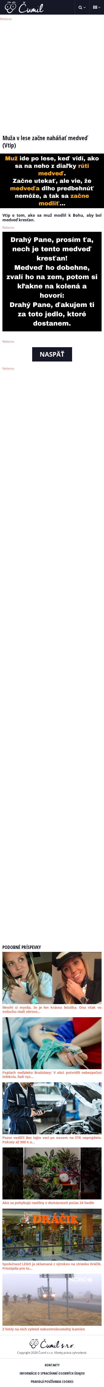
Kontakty (52, 1365)
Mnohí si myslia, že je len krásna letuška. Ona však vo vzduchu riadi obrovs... (52, 1009)
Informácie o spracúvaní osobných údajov (52, 1373)
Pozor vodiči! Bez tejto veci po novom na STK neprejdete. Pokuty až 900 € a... (52, 1139)
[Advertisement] (52, 74)
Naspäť (52, 354)
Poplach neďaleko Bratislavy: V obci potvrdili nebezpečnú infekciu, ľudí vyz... (52, 1074)
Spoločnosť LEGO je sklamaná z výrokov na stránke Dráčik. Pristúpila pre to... (52, 1266)
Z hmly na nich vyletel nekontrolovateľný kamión (43, 1329)
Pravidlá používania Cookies (52, 1381)
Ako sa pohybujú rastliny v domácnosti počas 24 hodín (48, 1202)
